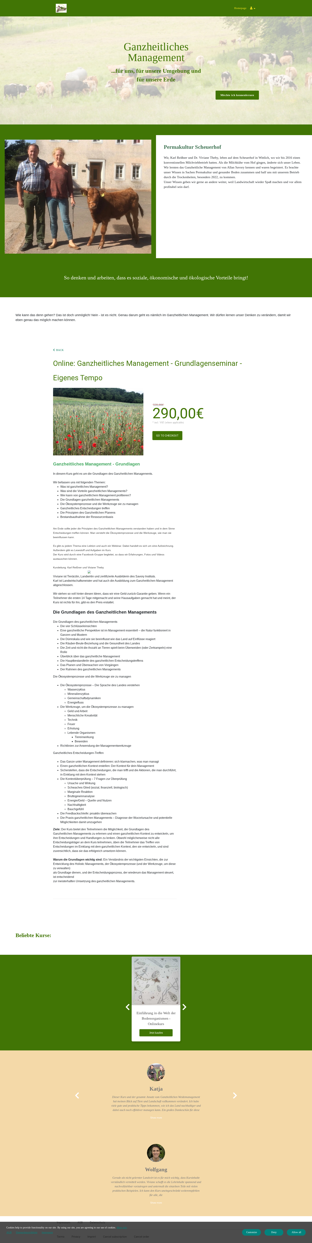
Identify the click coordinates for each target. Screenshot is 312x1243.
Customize (251, 1232)
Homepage (240, 8)
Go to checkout (167, 435)
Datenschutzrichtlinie (26, 1232)
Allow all (296, 1232)
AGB (9, 1232)
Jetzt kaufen (156, 1032)
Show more (156, 1117)
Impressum (47, 1232)
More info (122, 1227)
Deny (274, 1232)
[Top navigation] (252, 8)
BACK (60, 350)
